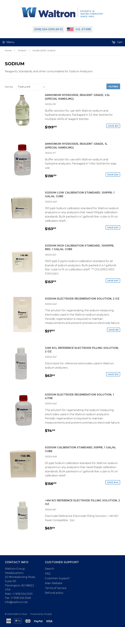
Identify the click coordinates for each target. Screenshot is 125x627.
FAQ (47, 573)
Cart (119, 42)
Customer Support (57, 578)
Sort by (9, 86)
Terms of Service (55, 588)
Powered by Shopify (41, 614)
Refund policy (54, 592)
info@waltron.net (16, 602)
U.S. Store (83, 29)
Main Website (53, 583)
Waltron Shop (20, 614)
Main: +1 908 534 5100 (19, 593)
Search (49, 568)
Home (8, 50)
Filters (113, 86)
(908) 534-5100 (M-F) (48, 29)
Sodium (22, 50)
